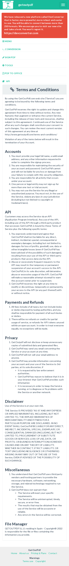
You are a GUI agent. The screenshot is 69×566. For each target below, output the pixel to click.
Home (14, 553)
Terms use (27, 561)
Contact (52, 553)
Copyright (40, 561)
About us (24, 553)
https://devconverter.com (21, 33)
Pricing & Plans (38, 553)
